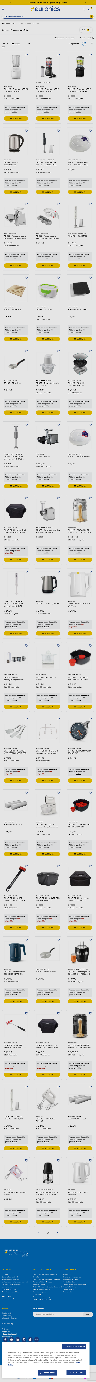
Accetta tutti (78, 1372)
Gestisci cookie (49, 1373)
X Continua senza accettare (74, 1347)
